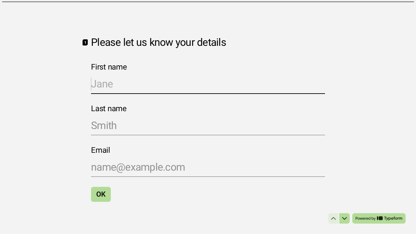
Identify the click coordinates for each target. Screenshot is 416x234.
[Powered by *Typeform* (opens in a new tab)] (379, 218)
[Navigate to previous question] (333, 218)
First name (109, 67)
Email (100, 150)
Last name (109, 109)
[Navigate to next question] (344, 218)
